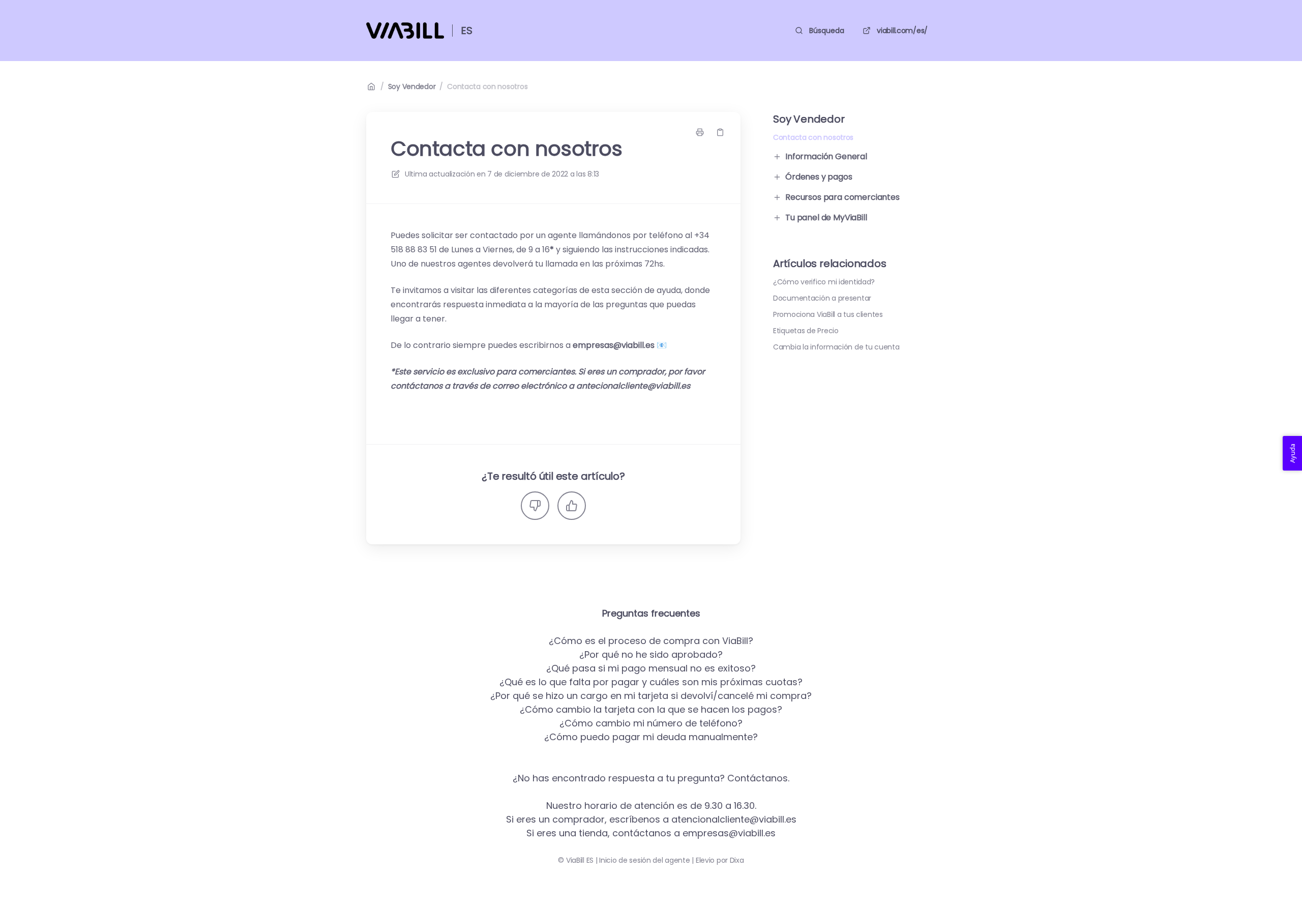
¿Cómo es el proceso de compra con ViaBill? (651, 640)
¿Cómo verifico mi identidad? (824, 282)
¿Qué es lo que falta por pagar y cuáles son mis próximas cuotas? (651, 682)
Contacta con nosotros (487, 86)
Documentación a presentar (822, 298)
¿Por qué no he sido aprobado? (651, 654)
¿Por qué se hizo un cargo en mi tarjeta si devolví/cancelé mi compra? (651, 695)
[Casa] (405, 30)
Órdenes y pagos (818, 177)
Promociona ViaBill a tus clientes (828, 314)
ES (466, 30)
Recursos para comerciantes (842, 197)
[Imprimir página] (700, 132)
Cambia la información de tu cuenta (836, 347)
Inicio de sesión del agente (644, 860)
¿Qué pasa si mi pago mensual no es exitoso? (651, 668)
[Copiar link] (720, 132)
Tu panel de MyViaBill (826, 217)
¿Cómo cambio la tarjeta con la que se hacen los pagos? (651, 709)
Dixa (737, 860)
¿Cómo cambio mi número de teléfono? (651, 723)
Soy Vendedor (412, 86)
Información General (826, 156)
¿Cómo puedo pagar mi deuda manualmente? (651, 736)
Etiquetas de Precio (806, 331)
